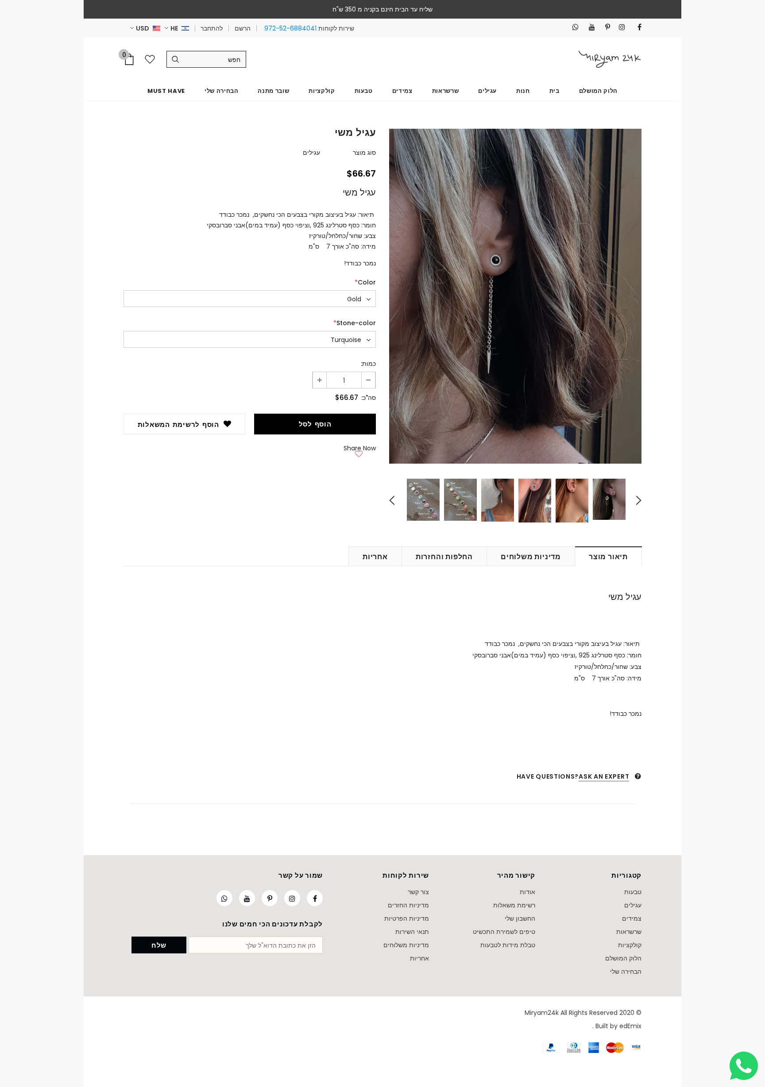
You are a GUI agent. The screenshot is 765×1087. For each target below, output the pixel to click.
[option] (515, 296)
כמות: (368, 363)
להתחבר (212, 28)
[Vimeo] (573, 27)
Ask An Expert (604, 776)
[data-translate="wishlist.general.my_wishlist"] (152, 59)
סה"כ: (368, 397)
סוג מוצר (364, 152)
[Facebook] (635, 27)
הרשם (243, 28)
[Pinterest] (604, 27)
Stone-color (354, 323)
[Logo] (609, 59)
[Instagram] (619, 27)
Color (365, 282)
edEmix (630, 1026)
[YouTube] (589, 27)
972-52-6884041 (290, 28)
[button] (359, 452)
